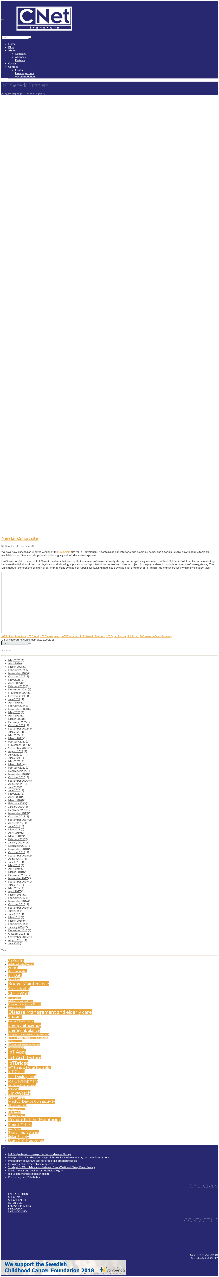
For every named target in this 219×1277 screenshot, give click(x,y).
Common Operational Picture (24, 1004)
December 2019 (17, 809)
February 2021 (16, 767)
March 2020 (15, 800)
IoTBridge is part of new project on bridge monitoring (39, 1154)
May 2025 (14, 679)
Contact (13, 66)
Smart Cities (20, 1124)
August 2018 (15, 858)
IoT (3, 636)
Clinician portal (14, 998)
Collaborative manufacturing (20, 1001)
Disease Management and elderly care (50, 1012)
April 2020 (14, 796)
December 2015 (17, 930)
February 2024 (16, 705)
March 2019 (15, 835)
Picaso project (16, 1115)
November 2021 (18, 744)
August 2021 (15, 751)
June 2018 (14, 862)
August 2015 (15, 940)
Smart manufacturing (23, 1132)
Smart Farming (14, 1129)
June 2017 (14, 884)
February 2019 (16, 839)
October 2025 (16, 676)
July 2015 (14, 943)
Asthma (13, 967)
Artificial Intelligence (21, 964)
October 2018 (16, 852)
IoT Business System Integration (29, 1067)
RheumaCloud (17, 1211)
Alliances (20, 56)
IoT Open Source (116, 636)
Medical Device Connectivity (31, 1101)
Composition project (16, 1007)
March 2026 (15, 666)
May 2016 (14, 917)
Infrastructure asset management (24, 1044)
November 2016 (18, 901)
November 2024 (18, 692)
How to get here (24, 73)
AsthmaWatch (17, 971)
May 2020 (14, 793)
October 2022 (16, 725)
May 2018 (14, 865)
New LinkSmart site (19, 538)
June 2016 (14, 914)
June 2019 (14, 826)
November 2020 (18, 774)
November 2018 (18, 848)
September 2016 (18, 907)
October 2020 (16, 777)
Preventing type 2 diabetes (24, 1176)
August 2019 (15, 822)
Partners (20, 60)
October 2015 (16, 933)
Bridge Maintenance (28, 983)
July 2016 (14, 910)
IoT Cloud (33, 636)
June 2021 (14, 757)
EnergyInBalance (24, 1030)
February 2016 (16, 923)
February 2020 (16, 803)
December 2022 (17, 721)
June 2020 (14, 790)
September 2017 (18, 881)
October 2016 (16, 904)
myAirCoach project (16, 1109)
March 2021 (15, 764)
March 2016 (15, 920)
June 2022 (14, 731)
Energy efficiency (24, 1025)
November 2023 (18, 708)
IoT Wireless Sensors (22, 1085)
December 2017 (17, 875)
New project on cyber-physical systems (31, 1163)
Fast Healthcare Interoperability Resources (28, 1038)
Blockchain (14, 979)
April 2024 (14, 702)
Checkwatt (16, 1196)
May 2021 (14, 761)
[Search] (29, 38)
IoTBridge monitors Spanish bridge (28, 1173)
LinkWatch (19, 1093)
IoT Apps (17, 1052)
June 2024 (14, 699)
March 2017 (15, 894)
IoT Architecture (16, 636)
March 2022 (15, 738)
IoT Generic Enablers (92, 636)
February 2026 (16, 669)
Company (20, 53)
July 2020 (14, 787)
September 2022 (18, 728)
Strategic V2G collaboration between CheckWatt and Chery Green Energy (51, 1167)
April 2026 (14, 663)
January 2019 (16, 842)
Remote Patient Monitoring (34, 1119)
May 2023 (14, 712)
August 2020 (15, 783)
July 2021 (14, 754)
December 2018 (17, 845)
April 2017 (14, 891)
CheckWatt (18, 993)
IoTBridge (18, 1063)
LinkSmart (64, 551)
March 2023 (15, 718)
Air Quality (16, 961)
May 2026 (14, 660)
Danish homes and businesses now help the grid (35, 1170)
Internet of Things (16, 1048)
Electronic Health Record (21, 1021)
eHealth (15, 1017)
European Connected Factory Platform (28, 1034)
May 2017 (14, 888)
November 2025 (18, 673)
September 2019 (18, 819)
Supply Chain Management (26, 1140)
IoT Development (50, 636)
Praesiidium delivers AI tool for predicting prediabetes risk (42, 1160)
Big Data (15, 975)
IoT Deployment (22, 1076)
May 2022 (14, 735)
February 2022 (16, 741)
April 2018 (14, 868)
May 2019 (14, 829)
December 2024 (17, 689)
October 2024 (16, 695)
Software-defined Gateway (156, 636)
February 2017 (16, 897)
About (12, 50)
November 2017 (18, 878)
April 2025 (14, 682)
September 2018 (18, 855)
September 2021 (18, 748)
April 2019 (14, 832)
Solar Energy (18, 1136)
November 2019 (18, 813)
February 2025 (16, 686)
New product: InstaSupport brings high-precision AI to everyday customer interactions (58, 1157)
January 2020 (16, 806)
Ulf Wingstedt (8, 546)
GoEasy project (15, 1041)
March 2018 (15, 871)
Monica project (17, 1105)
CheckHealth (19, 988)
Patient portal (14, 1112)
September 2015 (18, 936)
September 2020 (18, 780)
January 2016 (16, 927)
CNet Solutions (18, 1194)
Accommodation (25, 76)
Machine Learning (16, 1098)
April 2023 (14, 715)
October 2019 (16, 816)
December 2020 (17, 770)
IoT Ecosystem (70, 636)
